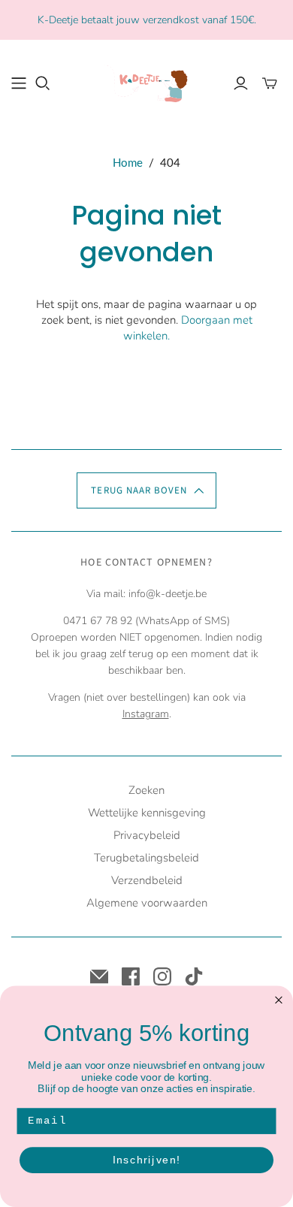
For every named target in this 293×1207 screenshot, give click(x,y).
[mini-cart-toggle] (270, 83)
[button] (146, 490)
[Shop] (18, 83)
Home (128, 162)
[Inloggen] (241, 83)
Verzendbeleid (147, 880)
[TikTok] (194, 976)
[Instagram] (162, 976)
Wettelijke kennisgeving (147, 812)
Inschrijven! (147, 1160)
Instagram (145, 714)
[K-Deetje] (146, 81)
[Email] (99, 976)
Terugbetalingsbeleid (146, 857)
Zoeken (146, 790)
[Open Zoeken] (42, 83)
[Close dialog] (279, 1000)
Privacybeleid (146, 835)
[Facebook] (131, 976)
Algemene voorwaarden (146, 902)
